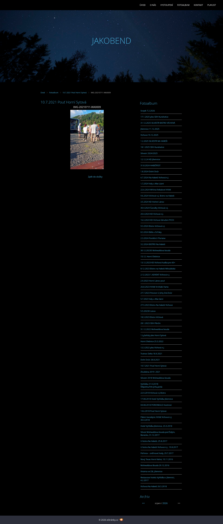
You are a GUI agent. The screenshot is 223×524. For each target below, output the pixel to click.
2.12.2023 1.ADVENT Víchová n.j (155, 274)
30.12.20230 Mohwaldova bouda (155, 250)
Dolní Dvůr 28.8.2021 (150, 359)
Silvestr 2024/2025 (149, 153)
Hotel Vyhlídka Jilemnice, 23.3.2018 (156, 426)
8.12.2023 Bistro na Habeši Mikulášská (158, 268)
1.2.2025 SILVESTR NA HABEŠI (154, 141)
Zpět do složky (95, 176)
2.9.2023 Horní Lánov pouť (153, 280)
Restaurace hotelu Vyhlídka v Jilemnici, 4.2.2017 (158, 479)
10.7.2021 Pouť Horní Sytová (75, 92)
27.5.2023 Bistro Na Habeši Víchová (157, 305)
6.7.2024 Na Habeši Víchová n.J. (155, 177)
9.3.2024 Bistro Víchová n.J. (153, 226)
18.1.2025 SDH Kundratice (152, 147)
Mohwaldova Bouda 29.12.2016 (155, 465)
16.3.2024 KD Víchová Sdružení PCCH (157, 220)
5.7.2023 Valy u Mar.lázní (152, 299)
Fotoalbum (183, 5)
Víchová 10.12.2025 (149, 135)
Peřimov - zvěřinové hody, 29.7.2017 (157, 453)
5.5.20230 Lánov (148, 311)
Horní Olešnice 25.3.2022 (152, 341)
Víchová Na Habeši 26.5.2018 (154, 486)
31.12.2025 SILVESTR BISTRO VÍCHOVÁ (158, 123)
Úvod (143, 5)
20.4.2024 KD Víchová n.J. (152, 214)
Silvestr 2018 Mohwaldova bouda (155, 378)
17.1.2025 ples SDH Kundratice (154, 116)
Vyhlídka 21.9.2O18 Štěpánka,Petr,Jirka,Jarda (151, 385)
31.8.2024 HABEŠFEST (150, 165)
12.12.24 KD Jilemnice (150, 159)
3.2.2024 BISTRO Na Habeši (153, 244)
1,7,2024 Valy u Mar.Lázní (152, 183)
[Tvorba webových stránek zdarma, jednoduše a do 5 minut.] (121, 519)
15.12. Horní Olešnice (150, 256)
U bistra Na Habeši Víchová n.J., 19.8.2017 (159, 447)
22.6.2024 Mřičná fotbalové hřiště (156, 189)
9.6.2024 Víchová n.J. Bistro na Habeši (157, 195)
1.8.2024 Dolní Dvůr (150, 171)
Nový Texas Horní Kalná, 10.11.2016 (157, 459)
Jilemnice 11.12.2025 (150, 129)
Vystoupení (166, 5)
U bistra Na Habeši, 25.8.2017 (154, 441)
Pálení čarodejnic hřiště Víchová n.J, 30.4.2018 (156, 418)
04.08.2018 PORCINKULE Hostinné (156, 405)
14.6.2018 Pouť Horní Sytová (153, 411)
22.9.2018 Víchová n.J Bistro (153, 393)
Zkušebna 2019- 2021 (150, 371)
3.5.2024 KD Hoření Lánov (152, 201)
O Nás (153, 5)
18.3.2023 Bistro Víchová (152, 317)
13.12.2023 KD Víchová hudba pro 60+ (158, 262)
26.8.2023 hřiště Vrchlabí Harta (154, 286)
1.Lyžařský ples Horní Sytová (153, 335)
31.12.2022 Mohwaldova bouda (155, 329)
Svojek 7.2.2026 (148, 110)
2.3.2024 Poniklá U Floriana (153, 238)
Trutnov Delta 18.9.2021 (151, 353)
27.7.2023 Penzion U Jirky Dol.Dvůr (156, 293)
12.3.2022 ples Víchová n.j (152, 347)
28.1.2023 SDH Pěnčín (151, 323)
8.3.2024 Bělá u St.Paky (151, 232)
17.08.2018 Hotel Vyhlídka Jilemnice (157, 399)
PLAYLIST (211, 5)
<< (143, 503)
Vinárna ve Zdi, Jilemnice (151, 471)
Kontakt (198, 5)
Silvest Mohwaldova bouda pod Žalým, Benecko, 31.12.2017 (158, 433)
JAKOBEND (111, 40)
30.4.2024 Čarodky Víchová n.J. (154, 208)
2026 (165, 503)
